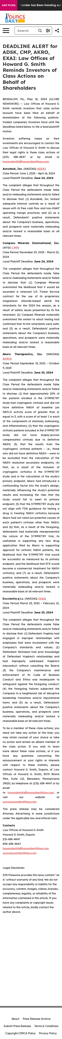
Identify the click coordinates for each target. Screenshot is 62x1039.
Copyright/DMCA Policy (20, 1033)
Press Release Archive (37, 1018)
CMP (15, 247)
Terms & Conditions (46, 1026)
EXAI (41, 598)
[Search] (40, 30)
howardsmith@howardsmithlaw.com (26, 161)
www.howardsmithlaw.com (19, 801)
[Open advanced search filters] (48, 30)
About (15, 1018)
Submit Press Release (17, 1026)
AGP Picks (8, 5)
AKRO (6, 358)
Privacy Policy (48, 1033)
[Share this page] (57, 30)
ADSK (41, 168)
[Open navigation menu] (6, 30)
